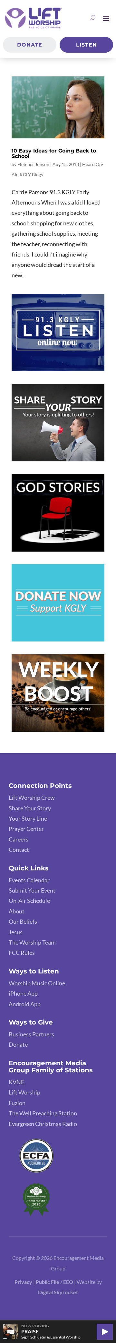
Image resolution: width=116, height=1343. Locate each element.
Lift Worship (24, 1092)
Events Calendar (29, 880)
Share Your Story (30, 808)
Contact (19, 849)
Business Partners (31, 1034)
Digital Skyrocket (58, 1292)
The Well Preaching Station (43, 1113)
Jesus (16, 932)
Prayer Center (26, 828)
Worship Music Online (37, 983)
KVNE (16, 1082)
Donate (29, 45)
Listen (86, 45)
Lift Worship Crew (32, 797)
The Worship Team (32, 942)
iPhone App (23, 993)
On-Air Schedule (29, 900)
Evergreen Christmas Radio (43, 1123)
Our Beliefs (23, 921)
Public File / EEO (55, 1282)
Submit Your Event (32, 890)
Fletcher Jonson (33, 164)
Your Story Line (28, 818)
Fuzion (17, 1102)
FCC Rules (22, 952)
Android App (25, 1003)
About (16, 911)
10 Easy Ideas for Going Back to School (54, 154)
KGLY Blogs (31, 174)
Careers (18, 839)
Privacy (23, 1282)
